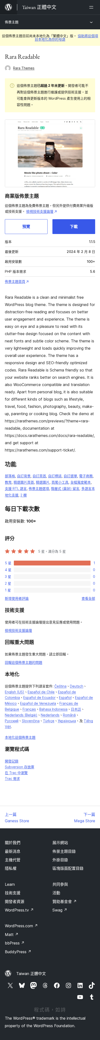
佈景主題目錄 (64, 851)
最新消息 (12, 851)
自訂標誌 (55, 476)
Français (29, 709)
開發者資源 (14, 901)
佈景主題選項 (39, 488)
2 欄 (23, 495)
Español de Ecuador (39, 697)
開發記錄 (11, 761)
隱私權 (11, 868)
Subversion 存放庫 (19, 767)
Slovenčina (31, 721)
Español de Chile (41, 692)
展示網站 (60, 842)
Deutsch (76, 686)
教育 (8, 482)
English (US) (14, 692)
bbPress (15, 943)
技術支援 (12, 892)
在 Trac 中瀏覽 (16, 773)
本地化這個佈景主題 (20, 737)
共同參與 (60, 884)
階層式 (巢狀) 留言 (65, 488)
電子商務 (86, 476)
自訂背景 (24, 476)
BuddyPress (18, 951)
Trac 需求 (12, 778)
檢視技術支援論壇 (39, 211)
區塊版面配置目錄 (67, 868)
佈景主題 (11, 22)
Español (65, 697)
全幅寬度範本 (80, 482)
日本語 (76, 709)
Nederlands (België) (21, 715)
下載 (74, 226)
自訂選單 (70, 476)
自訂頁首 (39, 476)
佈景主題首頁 (15, 281)
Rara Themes (23, 68)
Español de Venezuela (38, 703)
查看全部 (88, 598)
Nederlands (50, 715)
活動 (56, 892)
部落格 (10, 476)
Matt (11, 934)
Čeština (60, 686)
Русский (11, 721)
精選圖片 (43, 482)
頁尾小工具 (59, 482)
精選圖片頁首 (24, 482)
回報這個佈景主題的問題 (23, 662)
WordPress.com (21, 925)
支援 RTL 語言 (16, 488)
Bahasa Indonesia (53, 709)
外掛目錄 (60, 859)
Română (69, 715)
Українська (67, 721)
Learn (10, 884)
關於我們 (12, 842)
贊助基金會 (64, 901)
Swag (59, 910)
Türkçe (48, 721)
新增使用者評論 (17, 598)
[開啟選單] (92, 7)
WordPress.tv (19, 910)
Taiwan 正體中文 (31, 973)
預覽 (26, 226)
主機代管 (12, 859)
